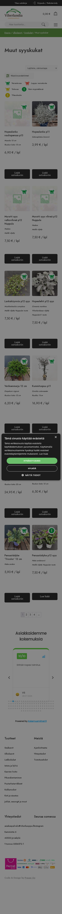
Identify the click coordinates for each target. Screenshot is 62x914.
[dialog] (31, 457)
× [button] (55, 437)
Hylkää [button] (32, 468)
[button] (31, 475)
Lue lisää (43, 453)
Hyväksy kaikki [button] (32, 460)
